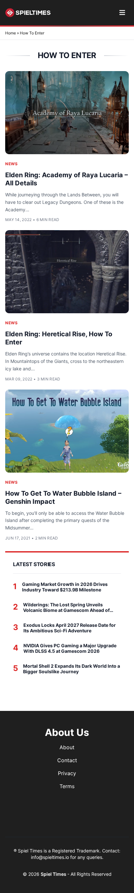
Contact (67, 760)
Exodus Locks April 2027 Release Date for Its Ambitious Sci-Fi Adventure (69, 628)
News (11, 163)
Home (10, 33)
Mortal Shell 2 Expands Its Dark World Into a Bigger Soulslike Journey (71, 669)
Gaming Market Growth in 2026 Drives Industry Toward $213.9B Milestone (65, 587)
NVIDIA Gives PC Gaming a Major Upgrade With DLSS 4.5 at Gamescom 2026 (69, 648)
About (67, 747)
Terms (67, 786)
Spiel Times (54, 874)
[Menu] (122, 13)
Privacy (67, 773)
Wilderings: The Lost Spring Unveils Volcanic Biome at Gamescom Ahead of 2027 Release (66, 607)
